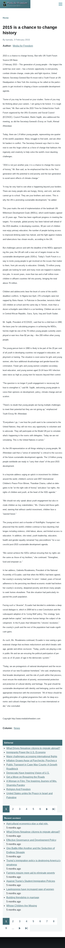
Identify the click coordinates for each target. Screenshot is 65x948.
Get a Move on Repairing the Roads (25, 777)
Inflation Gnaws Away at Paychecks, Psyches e (31, 760)
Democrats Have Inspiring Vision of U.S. (27, 773)
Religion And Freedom (18, 789)
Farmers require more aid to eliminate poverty (30, 873)
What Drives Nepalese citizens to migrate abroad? (33, 748)
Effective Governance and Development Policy (31, 840)
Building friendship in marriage (22, 897)
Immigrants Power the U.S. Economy (26, 752)
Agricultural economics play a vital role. (27, 823)
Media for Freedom (23, 46)
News (17, 728)
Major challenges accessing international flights (31, 756)
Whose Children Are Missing (21, 905)
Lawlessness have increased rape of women (30, 889)
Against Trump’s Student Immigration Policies (30, 881)
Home (6, 18)
